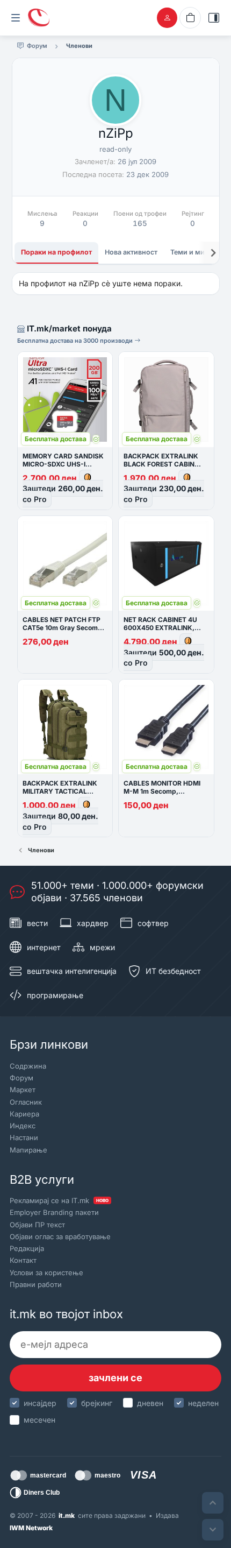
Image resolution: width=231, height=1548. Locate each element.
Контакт (23, 1260)
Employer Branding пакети (54, 1212)
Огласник (26, 1102)
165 (140, 223)
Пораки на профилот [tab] (56, 252)
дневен (150, 1403)
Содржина (28, 1066)
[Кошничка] (190, 18)
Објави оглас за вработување (60, 1236)
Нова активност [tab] (131, 252)
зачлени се (115, 1377)
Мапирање (28, 1150)
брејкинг (96, 1403)
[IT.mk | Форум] (38, 18)
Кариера (24, 1113)
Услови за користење (46, 1272)
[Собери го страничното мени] (15, 18)
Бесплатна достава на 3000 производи (75, 340)
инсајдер (40, 1403)
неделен (203, 1403)
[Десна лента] (214, 18)
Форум (21, 1077)
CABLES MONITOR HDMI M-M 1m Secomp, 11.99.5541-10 (162, 791)
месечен (39, 1419)
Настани (24, 1137)
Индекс (22, 1125)
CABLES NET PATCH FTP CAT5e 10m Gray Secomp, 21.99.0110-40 (63, 628)
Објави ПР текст (37, 1224)
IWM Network (31, 1528)
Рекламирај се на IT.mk (59, 1200)
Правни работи (36, 1284)
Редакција (27, 1248)
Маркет (22, 1089)
